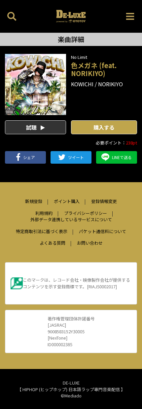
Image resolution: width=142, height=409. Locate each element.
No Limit (79, 57)
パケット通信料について (102, 231)
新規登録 (33, 201)
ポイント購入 (67, 201)
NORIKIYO (110, 84)
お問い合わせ (90, 243)
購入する (104, 127)
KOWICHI (82, 84)
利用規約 (44, 213)
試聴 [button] (32, 127)
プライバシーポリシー (85, 213)
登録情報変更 (104, 201)
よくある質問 (52, 243)
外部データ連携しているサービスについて (71, 219)
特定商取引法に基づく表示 (41, 231)
